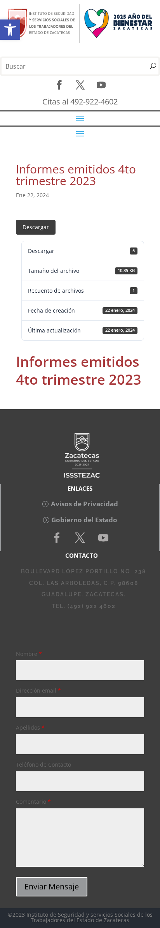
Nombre (29, 654)
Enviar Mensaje (51, 886)
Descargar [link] (36, 227)
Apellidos (30, 727)
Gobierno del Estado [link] (84, 519)
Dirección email (38, 690)
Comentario (33, 801)
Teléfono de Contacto (43, 764)
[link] (10, 29)
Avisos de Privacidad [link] (84, 503)
